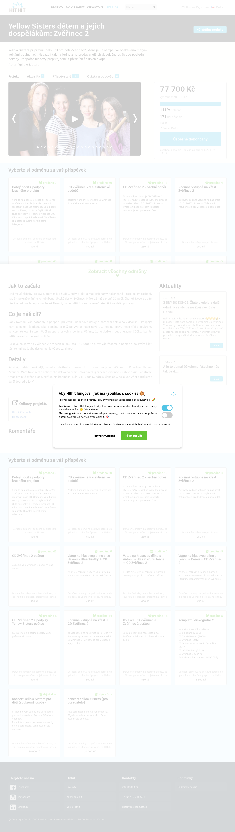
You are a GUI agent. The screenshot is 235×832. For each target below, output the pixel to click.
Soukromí (118, 424)
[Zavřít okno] (173, 392)
